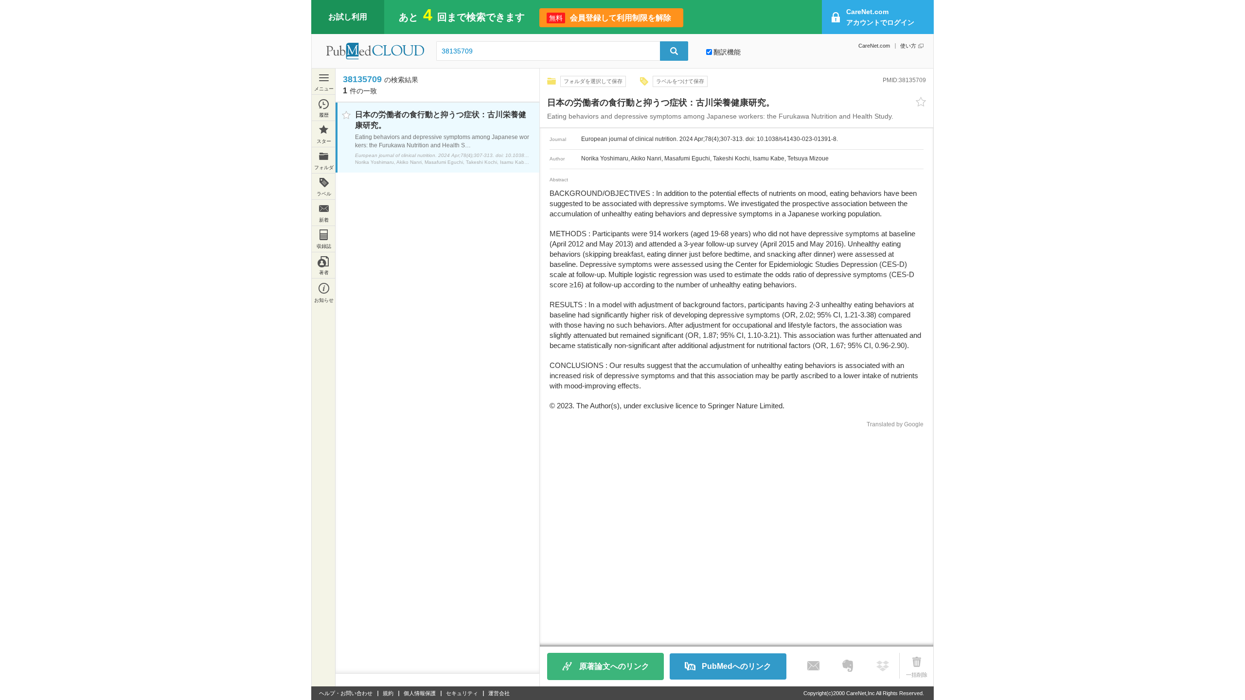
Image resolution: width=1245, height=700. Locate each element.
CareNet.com (874, 46)
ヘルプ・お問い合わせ (346, 693)
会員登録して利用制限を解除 (610, 18)
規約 (388, 693)
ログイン (880, 17)
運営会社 (499, 693)
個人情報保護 (420, 693)
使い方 (908, 46)
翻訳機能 (727, 52)
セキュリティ (462, 693)
